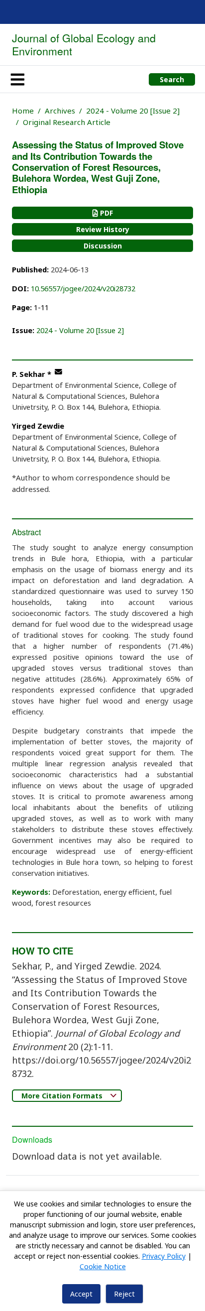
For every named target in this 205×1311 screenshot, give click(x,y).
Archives (60, 111)
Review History (102, 229)
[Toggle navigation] (17, 79)
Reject (124, 1294)
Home (23, 111)
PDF (105, 213)
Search (172, 79)
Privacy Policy (164, 1256)
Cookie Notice (103, 1266)
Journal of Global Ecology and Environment (84, 44)
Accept (81, 1294)
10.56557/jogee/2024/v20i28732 (83, 288)
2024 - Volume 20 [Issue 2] (133, 111)
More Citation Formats (62, 1095)
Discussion (103, 245)
